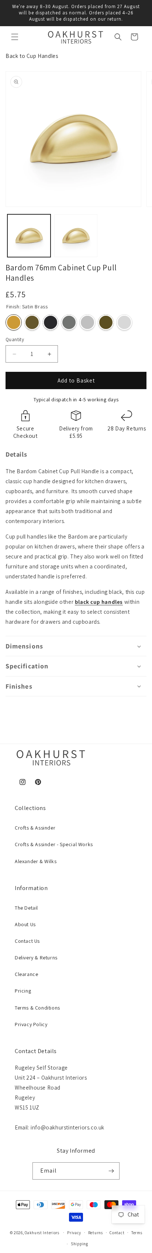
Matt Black (50, 322)
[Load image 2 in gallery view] (75, 235)
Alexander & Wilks (35, 861)
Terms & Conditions (37, 1007)
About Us (25, 924)
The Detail (26, 907)
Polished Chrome (124, 322)
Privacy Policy (31, 1024)
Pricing (23, 990)
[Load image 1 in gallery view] (29, 235)
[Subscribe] (111, 1171)
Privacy (74, 1232)
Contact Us (27, 941)
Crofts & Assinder (35, 827)
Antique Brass (32, 322)
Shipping (79, 1243)
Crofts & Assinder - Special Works (54, 844)
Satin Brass (14, 322)
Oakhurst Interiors (42, 1232)
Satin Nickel (69, 322)
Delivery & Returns (36, 957)
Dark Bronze (106, 322)
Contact (117, 1232)
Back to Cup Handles (32, 55)
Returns (95, 1232)
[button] (15, 37)
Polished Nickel (87, 322)
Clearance (26, 974)
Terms (136, 1232)
